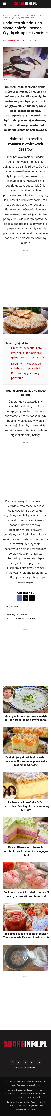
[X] (25, 598)
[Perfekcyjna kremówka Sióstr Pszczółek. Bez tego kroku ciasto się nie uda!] (25, 785)
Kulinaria (17, 15)
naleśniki (14, 607)
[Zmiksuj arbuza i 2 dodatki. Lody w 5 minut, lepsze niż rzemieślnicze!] (25, 875)
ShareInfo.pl (7, 15)
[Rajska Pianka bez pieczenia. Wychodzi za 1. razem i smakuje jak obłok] (25, 830)
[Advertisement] (25, 277)
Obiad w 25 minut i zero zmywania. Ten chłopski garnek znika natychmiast (27, 352)
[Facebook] (19, 598)
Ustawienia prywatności (25, 1109)
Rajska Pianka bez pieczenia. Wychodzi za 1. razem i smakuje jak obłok (26, 851)
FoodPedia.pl (31, 1067)
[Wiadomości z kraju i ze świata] (25, 3)
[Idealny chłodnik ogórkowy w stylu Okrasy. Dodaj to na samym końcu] (25, 699)
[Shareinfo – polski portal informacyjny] (25, 1044)
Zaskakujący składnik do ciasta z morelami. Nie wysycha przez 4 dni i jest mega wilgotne (26, 761)
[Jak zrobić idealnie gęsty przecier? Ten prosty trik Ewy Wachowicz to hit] (25, 917)
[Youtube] (32, 1062)
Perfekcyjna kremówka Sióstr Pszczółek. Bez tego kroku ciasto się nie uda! (26, 806)
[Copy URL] (32, 598)
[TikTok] (18, 1062)
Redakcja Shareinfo (16, 40)
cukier (6, 607)
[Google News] (38, 1062)
